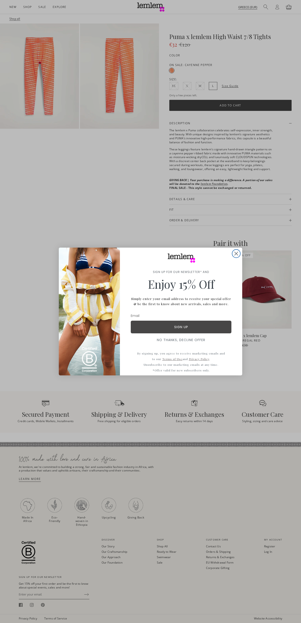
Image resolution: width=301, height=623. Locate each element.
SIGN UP (181, 327)
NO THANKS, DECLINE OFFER (181, 340)
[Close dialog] (236, 253)
